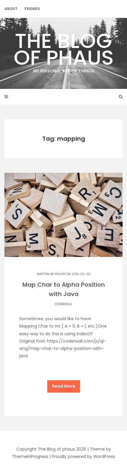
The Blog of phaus (64, 50)
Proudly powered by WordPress (83, 456)
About (10, 8)
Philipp (60, 274)
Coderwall (63, 304)
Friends (32, 8)
